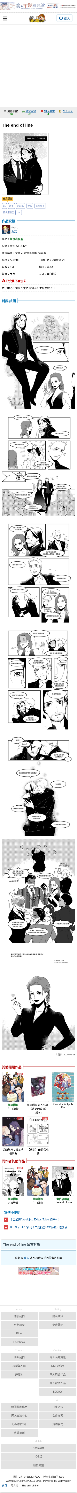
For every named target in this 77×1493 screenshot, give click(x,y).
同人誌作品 (57, 1365)
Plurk (19, 1333)
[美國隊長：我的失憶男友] (13, 1132)
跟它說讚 (31, 111)
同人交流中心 (19, 1415)
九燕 (14, 231)
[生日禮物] (13, 1087)
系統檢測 (19, 1432)
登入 (67, 18)
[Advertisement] (38, 64)
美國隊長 (40, 206)
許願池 (19, 1374)
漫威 (30, 206)
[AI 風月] (38, 1273)
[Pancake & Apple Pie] (63, 1087)
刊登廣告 (57, 1406)
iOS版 (38, 1456)
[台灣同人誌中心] (37, 18)
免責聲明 (57, 1324)
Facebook (19, 1342)
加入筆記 (68, 111)
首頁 (4, 1485)
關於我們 (19, 1316)
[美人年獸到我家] (38, 6)
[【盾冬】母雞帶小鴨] (38, 1132)
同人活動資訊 (58, 1357)
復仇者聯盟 (8, 212)
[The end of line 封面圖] (25, 164)
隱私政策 (57, 1316)
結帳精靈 (38, 1465)
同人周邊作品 (58, 1374)
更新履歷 (19, 1324)
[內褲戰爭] (13, 1181)
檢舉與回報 (19, 1365)
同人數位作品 (58, 1383)
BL (4, 206)
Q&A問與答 (19, 1424)
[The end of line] (63, 1181)
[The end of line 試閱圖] (38, 357)
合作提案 (57, 1415)
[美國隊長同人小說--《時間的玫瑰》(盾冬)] (38, 1087)
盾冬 (11, 206)
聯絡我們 (19, 1357)
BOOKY (58, 1391)
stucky (20, 206)
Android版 (38, 1447)
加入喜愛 (49, 111)
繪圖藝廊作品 (19, 1406)
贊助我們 (57, 1424)
